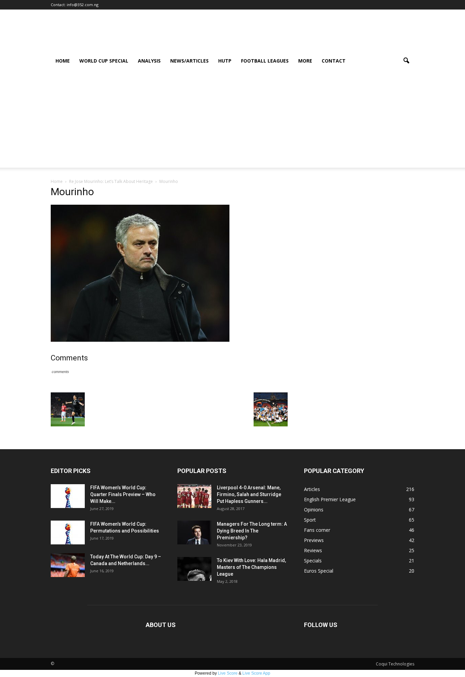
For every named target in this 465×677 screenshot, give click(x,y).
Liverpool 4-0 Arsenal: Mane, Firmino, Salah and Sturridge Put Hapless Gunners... (249, 494)
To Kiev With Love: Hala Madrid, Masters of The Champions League (251, 567)
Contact (334, 60)
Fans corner (317, 530)
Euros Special (318, 571)
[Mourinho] (140, 340)
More (305, 60)
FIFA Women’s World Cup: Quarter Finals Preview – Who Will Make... (123, 494)
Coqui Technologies (395, 664)
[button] (406, 61)
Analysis (149, 60)
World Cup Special (103, 60)
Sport (310, 520)
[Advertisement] (232, 120)
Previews (314, 540)
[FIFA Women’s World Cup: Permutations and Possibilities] (68, 532)
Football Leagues (265, 60)
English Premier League (330, 499)
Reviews (313, 550)
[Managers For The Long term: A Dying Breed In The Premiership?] (194, 532)
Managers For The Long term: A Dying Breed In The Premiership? (252, 530)
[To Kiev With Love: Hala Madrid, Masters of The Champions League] (194, 569)
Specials (313, 560)
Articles (312, 489)
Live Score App (256, 673)
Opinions (313, 509)
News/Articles (189, 60)
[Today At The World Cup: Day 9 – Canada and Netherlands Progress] (68, 565)
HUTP (224, 60)
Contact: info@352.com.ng (74, 4)
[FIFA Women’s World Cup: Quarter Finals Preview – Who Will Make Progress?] (68, 496)
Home (62, 60)
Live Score (228, 673)
